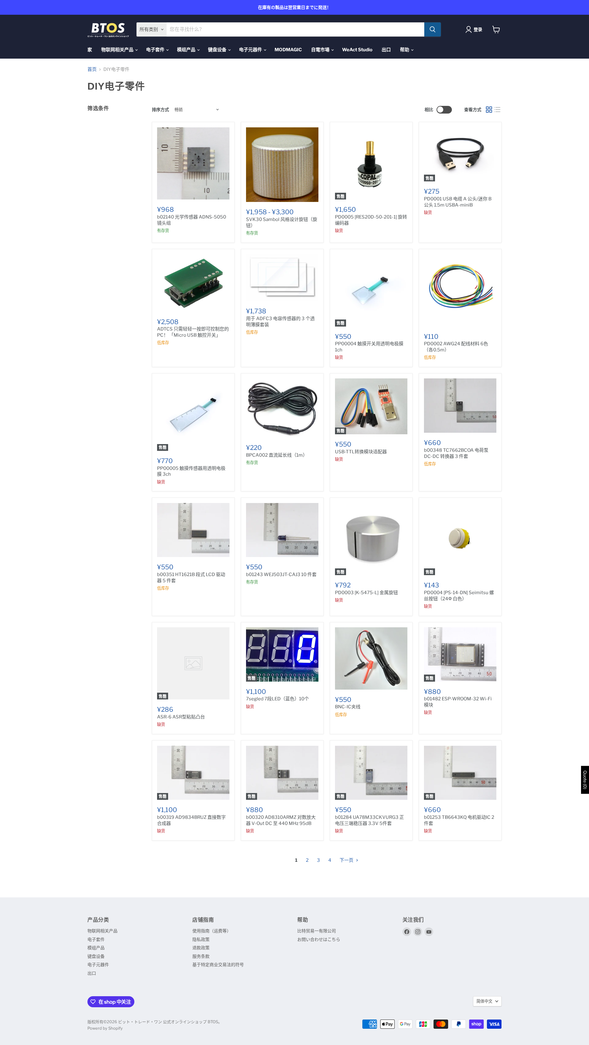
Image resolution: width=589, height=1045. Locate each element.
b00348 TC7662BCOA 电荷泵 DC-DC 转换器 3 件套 (456, 453)
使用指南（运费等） (211, 930)
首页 (92, 69)
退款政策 (201, 947)
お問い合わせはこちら (318, 939)
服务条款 (201, 956)
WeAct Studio (357, 49)
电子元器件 (251, 49)
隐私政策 (201, 939)
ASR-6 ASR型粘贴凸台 (181, 717)
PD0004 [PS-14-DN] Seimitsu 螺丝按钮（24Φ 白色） (459, 596)
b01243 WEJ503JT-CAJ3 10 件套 (281, 574)
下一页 (347, 860)
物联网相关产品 (117, 49)
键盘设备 (217, 49)
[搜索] (432, 29)
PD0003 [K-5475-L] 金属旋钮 (366, 592)
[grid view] (489, 110)
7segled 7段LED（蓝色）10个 (277, 699)
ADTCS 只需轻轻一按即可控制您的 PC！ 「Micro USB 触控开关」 (193, 332)
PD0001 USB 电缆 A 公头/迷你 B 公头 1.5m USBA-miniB (457, 202)
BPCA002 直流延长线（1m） (276, 455)
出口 (386, 49)
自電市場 (320, 49)
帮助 (405, 49)
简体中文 (484, 1001)
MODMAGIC (288, 49)
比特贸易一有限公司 (316, 930)
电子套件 (155, 49)
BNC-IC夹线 (347, 707)
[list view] (497, 110)
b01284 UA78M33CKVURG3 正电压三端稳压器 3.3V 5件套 (369, 820)
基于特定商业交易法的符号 (218, 964)
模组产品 (186, 49)
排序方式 (160, 109)
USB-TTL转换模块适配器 (361, 452)
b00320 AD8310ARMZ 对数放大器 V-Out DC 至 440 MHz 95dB (281, 820)
